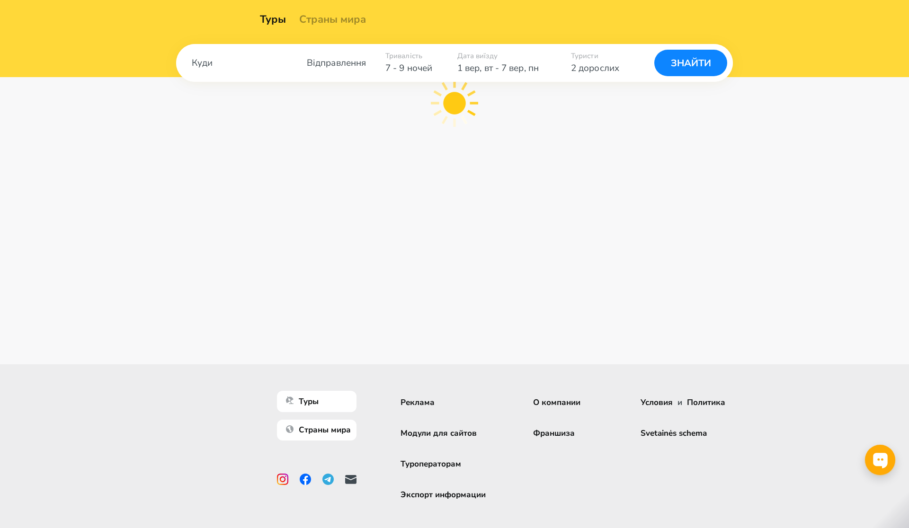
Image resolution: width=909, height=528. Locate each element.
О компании (556, 402)
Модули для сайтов (439, 433)
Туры (273, 19)
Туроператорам (431, 463)
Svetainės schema (674, 433)
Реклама (418, 402)
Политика (706, 402)
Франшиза (554, 433)
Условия (657, 402)
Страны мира (332, 19)
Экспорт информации (443, 494)
